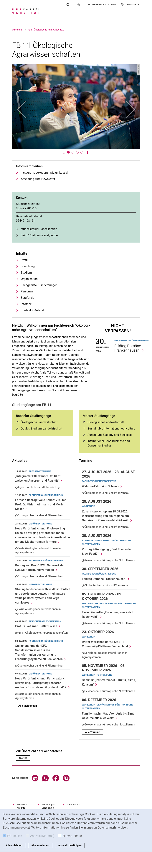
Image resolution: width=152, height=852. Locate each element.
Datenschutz (73, 804)
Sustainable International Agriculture (111, 428)
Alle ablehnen (14, 845)
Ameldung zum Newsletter (38, 179)
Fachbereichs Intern (102, 4)
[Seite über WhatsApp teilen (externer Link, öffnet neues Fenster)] (45, 780)
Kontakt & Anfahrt (32, 310)
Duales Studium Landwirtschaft (41, 428)
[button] (21, 109)
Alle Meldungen (27, 705)
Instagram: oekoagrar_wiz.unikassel (44, 172)
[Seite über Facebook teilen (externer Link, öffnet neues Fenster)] (55, 780)
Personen (27, 291)
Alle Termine (92, 732)
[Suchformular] (68, 4)
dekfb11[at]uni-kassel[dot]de (39, 235)
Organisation (29, 279)
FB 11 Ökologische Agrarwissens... (45, 29)
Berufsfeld (27, 297)
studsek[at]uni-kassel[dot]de (39, 229)
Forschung (28, 266)
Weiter (24, 757)
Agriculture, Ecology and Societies (109, 435)
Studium (26, 272)
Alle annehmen (40, 845)
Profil (24, 260)
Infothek (26, 304)
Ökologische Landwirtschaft (39, 422)
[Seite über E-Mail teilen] (35, 780)
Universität (17, 29)
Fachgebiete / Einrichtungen (39, 285)
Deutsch (132, 4)
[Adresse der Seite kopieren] (66, 780)
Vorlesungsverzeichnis (48, 806)
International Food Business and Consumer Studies (111, 443)
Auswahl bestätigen (70, 845)
